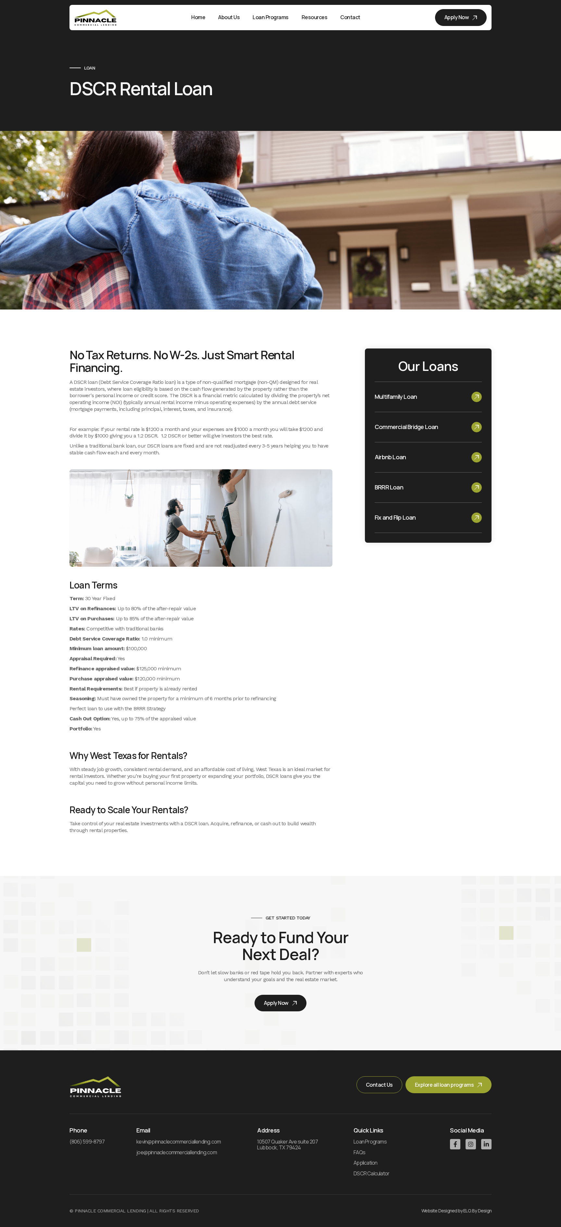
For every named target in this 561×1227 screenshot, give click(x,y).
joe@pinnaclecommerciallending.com (176, 1153)
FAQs (359, 1153)
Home (198, 17)
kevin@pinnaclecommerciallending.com (178, 1142)
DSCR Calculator (371, 1174)
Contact (350, 17)
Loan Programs (370, 1142)
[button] (270, 17)
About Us (229, 17)
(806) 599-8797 (87, 1142)
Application (365, 1163)
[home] (95, 17)
